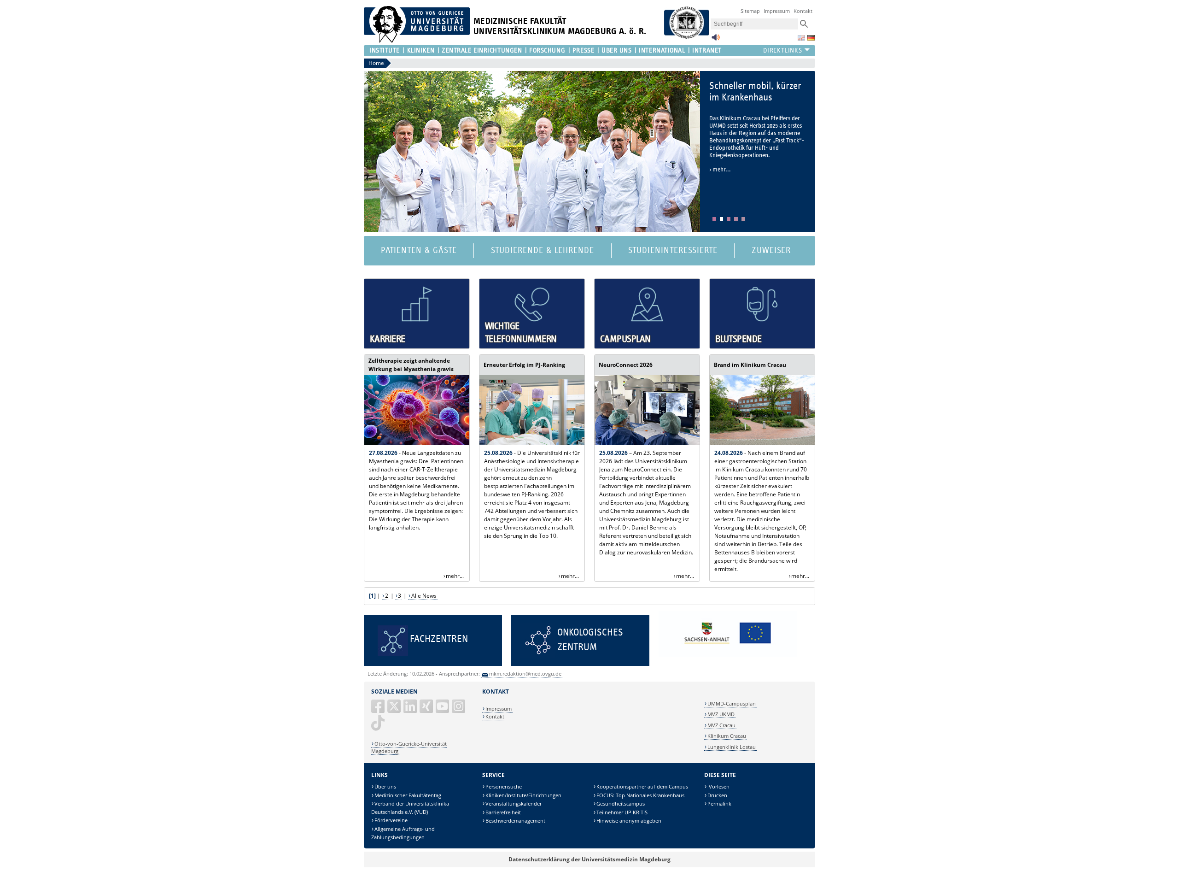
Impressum (777, 10)
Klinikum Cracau (726, 735)
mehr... (455, 576)
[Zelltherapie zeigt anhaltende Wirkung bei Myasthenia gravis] (416, 443)
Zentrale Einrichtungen (482, 50)
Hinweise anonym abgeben (628, 820)
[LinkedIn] (410, 709)
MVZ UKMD (721, 714)
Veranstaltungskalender (513, 803)
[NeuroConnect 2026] (647, 443)
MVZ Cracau (721, 725)
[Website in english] (801, 38)
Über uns (385, 786)
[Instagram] (459, 709)
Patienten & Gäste (419, 250)
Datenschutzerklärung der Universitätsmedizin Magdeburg (589, 859)
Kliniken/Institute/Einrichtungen (523, 795)
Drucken (717, 795)
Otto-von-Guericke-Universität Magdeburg (409, 747)
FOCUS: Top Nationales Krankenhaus (640, 795)
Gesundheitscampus (620, 803)
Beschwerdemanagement (515, 820)
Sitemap (750, 10)
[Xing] (427, 709)
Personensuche (503, 786)
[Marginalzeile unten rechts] (728, 655)
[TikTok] (378, 726)
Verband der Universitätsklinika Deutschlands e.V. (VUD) (410, 807)
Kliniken (420, 50)
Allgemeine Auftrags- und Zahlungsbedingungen (403, 833)
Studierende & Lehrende (542, 250)
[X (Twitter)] (394, 709)
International (662, 50)
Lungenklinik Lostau (731, 746)
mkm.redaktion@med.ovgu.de (525, 673)
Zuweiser (771, 250)
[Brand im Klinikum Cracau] (762, 443)
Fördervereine (391, 820)
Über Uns (616, 50)
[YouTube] (443, 709)
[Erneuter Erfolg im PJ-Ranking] (531, 443)
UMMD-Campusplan (731, 703)
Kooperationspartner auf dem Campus (642, 786)
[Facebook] (378, 709)
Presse (583, 50)
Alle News (424, 596)
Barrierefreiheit (503, 812)
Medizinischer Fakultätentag (407, 795)
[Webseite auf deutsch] (811, 38)
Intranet (706, 50)
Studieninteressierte (672, 250)
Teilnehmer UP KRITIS (622, 812)
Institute (384, 50)
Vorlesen (718, 786)
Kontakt (803, 10)
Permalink (719, 803)
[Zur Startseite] (417, 41)
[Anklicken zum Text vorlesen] (715, 40)
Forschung (547, 50)
